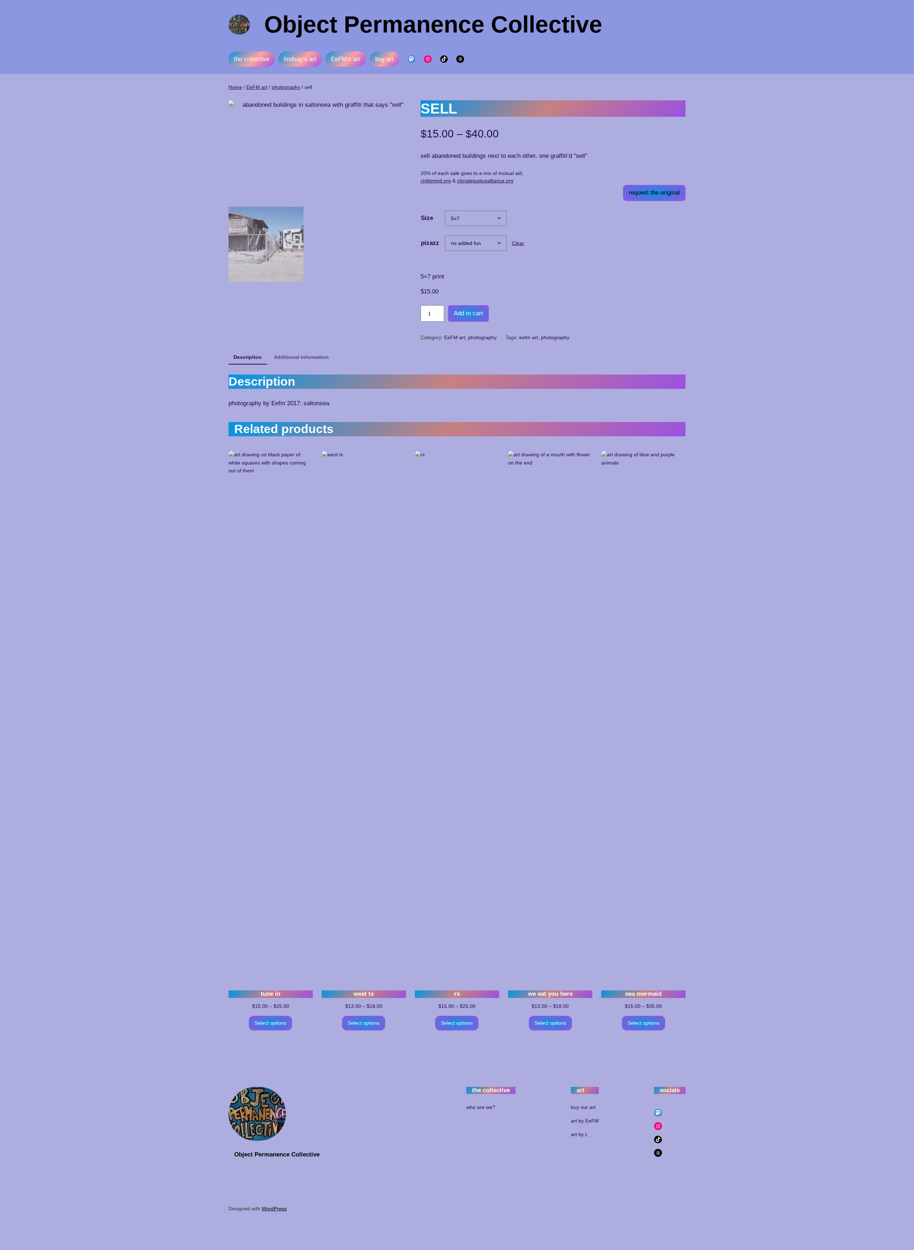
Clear (518, 243)
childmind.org (436, 181)
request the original (654, 192)
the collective (251, 59)
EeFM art (256, 87)
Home (235, 87)
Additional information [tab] (301, 357)
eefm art (528, 337)
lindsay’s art (300, 59)
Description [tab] (247, 357)
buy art (384, 59)
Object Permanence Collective (433, 24)
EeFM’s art (345, 59)
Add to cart (468, 313)
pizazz (430, 243)
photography (286, 87)
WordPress (274, 1208)
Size (427, 218)
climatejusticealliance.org (485, 181)
